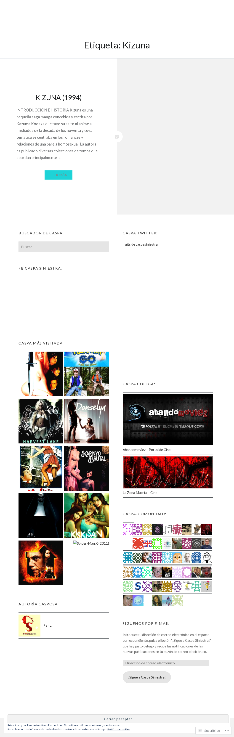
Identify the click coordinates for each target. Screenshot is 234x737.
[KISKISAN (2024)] (86, 516)
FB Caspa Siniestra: (40, 268)
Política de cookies (118, 729)
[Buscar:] (64, 247)
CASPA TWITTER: (140, 233)
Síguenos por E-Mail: (147, 623)
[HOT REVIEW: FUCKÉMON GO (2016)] (86, 375)
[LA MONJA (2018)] (41, 516)
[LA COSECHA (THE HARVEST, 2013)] (41, 564)
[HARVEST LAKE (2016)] (41, 422)
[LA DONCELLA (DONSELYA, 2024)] (86, 422)
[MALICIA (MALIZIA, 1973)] (41, 469)
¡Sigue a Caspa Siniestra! (147, 677)
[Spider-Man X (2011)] (91, 543)
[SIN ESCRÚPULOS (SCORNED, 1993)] (41, 375)
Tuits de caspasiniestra (140, 244)
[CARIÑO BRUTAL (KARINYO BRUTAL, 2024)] (86, 469)
